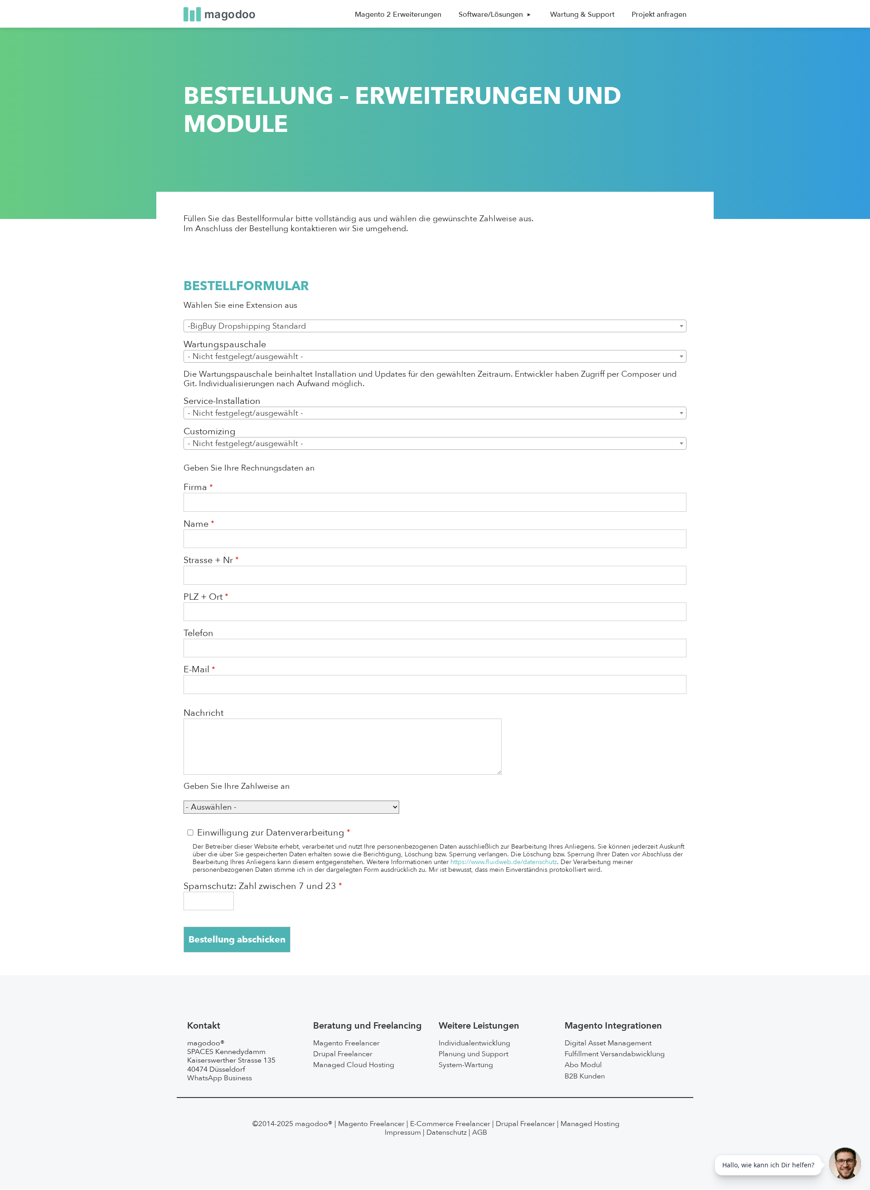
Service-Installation (222, 401)
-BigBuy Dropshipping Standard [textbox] (247, 326)
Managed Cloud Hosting (353, 1065)
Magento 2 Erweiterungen (398, 14)
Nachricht (203, 713)
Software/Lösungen (491, 14)
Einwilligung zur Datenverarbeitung (270, 832)
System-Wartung (466, 1065)
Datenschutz (446, 1132)
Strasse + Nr (208, 560)
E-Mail (196, 669)
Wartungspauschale (225, 344)
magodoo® (314, 1124)
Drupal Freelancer (342, 1054)
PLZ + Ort (203, 597)
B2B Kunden (585, 1076)
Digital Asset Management (608, 1043)
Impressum (403, 1132)
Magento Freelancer (346, 1043)
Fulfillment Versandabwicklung (615, 1054)
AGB (479, 1132)
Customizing (210, 431)
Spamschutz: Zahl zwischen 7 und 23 (260, 886)
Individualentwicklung (474, 1043)
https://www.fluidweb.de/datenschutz (503, 862)
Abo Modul (583, 1065)
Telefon (198, 633)
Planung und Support (473, 1054)
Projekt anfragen (659, 14)
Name (196, 524)
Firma (195, 487)
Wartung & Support (582, 14)
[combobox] (435, 326)
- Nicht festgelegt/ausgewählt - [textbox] (245, 356)
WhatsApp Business (219, 1078)
